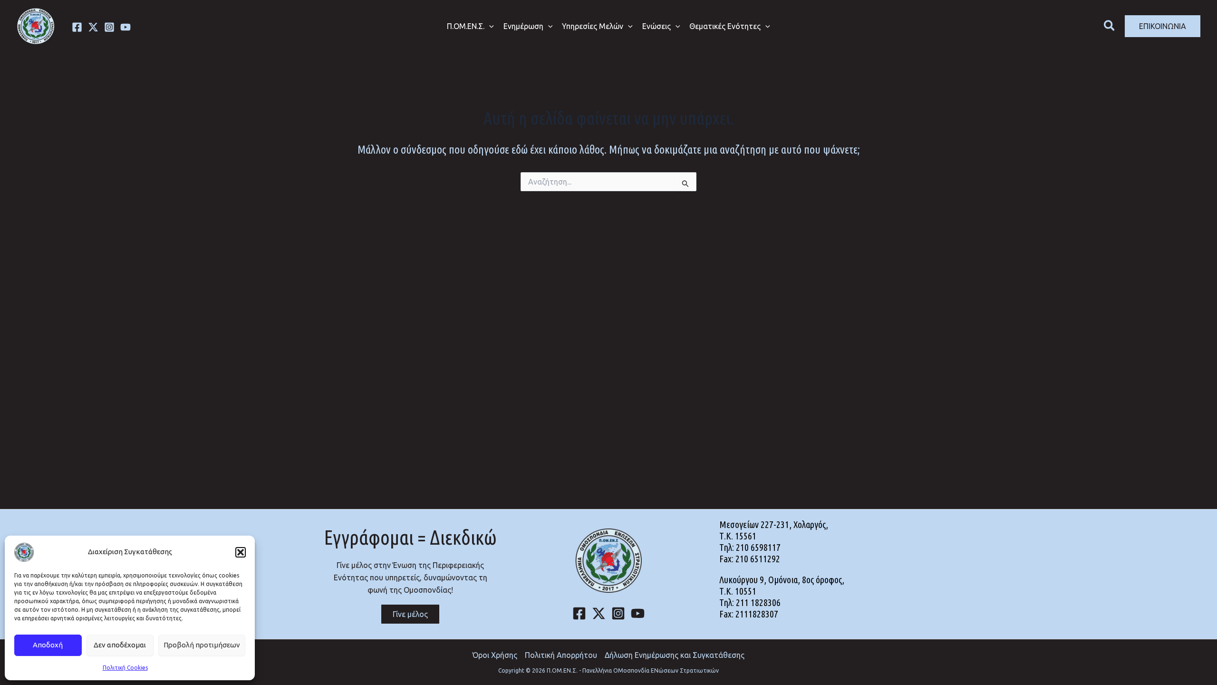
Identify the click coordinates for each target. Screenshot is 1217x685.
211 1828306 (758, 602)
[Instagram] (109, 27)
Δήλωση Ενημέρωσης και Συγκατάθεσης (674, 655)
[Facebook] (77, 27)
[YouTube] (638, 613)
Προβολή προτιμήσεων (202, 645)
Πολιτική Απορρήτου (561, 655)
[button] (240, 552)
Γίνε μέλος (410, 614)
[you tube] (125, 27)
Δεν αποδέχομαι (120, 645)
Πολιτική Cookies (125, 668)
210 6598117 (758, 547)
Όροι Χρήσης (495, 655)
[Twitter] (93, 27)
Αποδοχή (48, 645)
